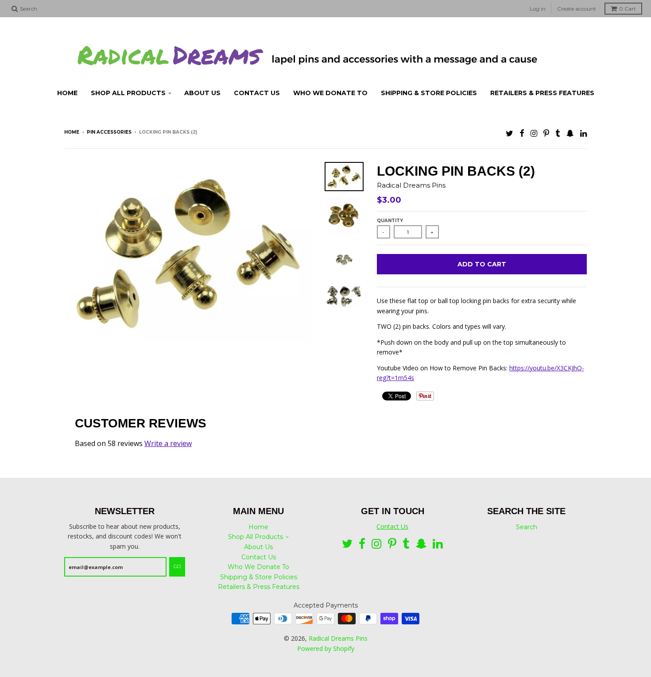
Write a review (168, 443)
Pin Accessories (109, 132)
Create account (576, 8)
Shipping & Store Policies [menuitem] (429, 93)
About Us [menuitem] (202, 93)
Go (177, 566)
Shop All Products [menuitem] (128, 93)
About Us (258, 547)
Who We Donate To (258, 567)
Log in (538, 8)
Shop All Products (255, 537)
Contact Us (258, 557)
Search (526, 527)
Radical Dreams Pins (411, 185)
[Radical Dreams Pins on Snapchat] (570, 133)
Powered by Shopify (325, 648)
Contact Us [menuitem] (257, 93)
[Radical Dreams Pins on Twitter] (509, 133)
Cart (627, 8)
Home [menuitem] (67, 93)
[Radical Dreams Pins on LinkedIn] (583, 133)
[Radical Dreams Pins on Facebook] (521, 133)
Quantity (390, 220)
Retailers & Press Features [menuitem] (542, 93)
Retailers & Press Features (258, 587)
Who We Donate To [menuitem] (330, 93)
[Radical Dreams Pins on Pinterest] (546, 133)
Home (71, 132)
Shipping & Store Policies (258, 577)
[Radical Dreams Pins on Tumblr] (557, 133)
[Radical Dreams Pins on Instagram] (534, 133)
